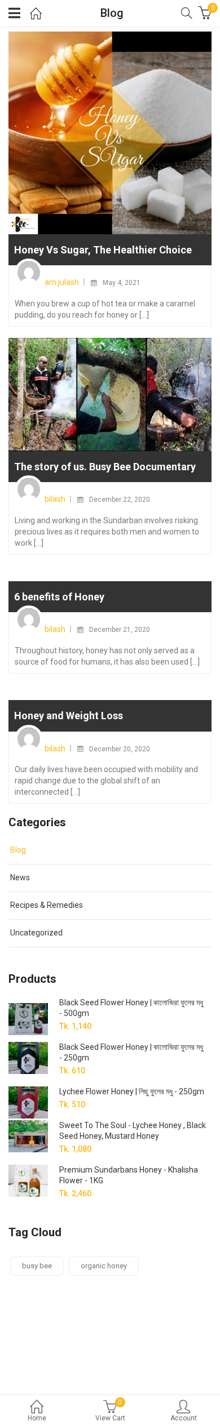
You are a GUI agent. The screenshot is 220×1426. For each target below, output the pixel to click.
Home (37, 1418)
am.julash (62, 282)
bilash (55, 498)
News (20, 877)
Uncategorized (36, 932)
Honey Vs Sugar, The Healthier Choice (103, 250)
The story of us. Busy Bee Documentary (105, 467)
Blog (18, 849)
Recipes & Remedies (46, 905)
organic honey (104, 1266)
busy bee (37, 1266)
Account (183, 1418)
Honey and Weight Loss (68, 715)
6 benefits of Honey (59, 597)
